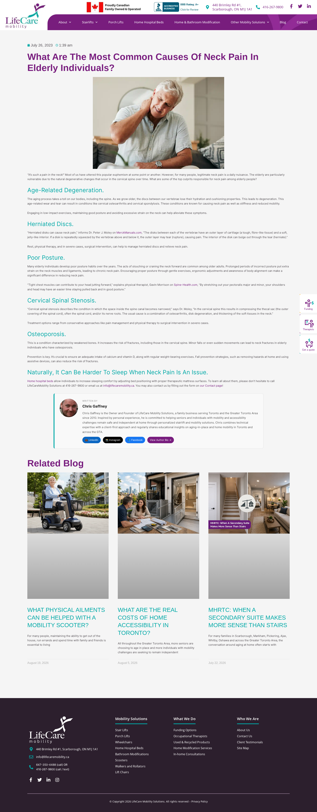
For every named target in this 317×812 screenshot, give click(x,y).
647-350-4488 (46, 764)
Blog (283, 22)
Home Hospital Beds (149, 22)
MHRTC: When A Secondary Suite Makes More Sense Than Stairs (247, 617)
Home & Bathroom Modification (197, 22)
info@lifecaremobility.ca (118, 385)
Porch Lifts (115, 22)
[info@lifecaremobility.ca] (31, 757)
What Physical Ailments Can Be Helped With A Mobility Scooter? (66, 617)
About (63, 22)
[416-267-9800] (258, 7)
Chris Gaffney (94, 406)
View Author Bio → (160, 439)
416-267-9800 (273, 7)
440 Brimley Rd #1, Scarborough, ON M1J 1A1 (232, 7)
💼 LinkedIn (91, 439)
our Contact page (211, 385)
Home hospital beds (40, 381)
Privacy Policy (199, 801)
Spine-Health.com (185, 284)
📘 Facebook (135, 439)
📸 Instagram (112, 439)
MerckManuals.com (129, 232)
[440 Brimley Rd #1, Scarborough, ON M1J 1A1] (31, 749)
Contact (302, 22)
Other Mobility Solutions (248, 22)
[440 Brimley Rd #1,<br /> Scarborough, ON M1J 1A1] (207, 7)
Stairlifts (88, 22)
